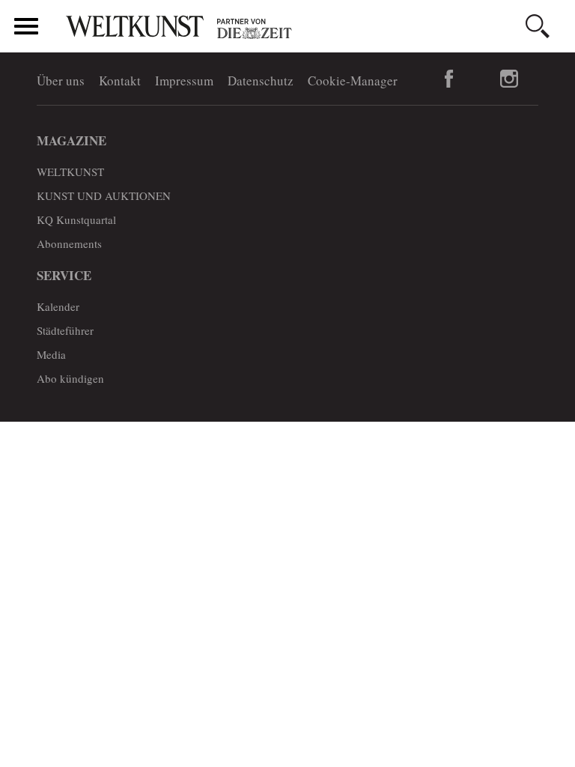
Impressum (184, 80)
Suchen (537, 26)
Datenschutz (260, 80)
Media (51, 354)
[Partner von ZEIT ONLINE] (314, 28)
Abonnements (69, 243)
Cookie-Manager (353, 80)
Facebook (449, 78)
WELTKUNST (70, 171)
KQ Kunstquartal (76, 219)
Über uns (61, 80)
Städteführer (65, 330)
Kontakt (120, 80)
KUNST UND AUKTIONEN (104, 195)
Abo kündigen (70, 378)
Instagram (508, 78)
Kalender (58, 306)
